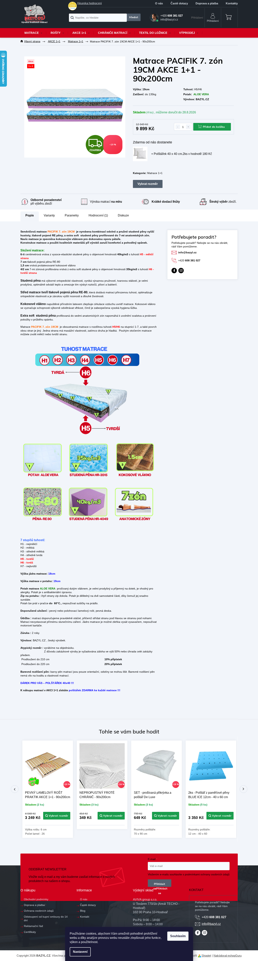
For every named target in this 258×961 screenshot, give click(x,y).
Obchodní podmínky (36, 899)
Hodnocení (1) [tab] (98, 215)
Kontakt (84, 916)
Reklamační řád (33, 926)
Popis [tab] (29, 215)
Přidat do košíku (214, 126)
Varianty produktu (148, 184)
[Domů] (32, 41)
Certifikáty (30, 931)
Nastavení (80, 951)
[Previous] (15, 789)
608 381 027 (189, 260)
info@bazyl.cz (187, 252)
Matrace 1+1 (155, 173)
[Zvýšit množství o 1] (188, 126)
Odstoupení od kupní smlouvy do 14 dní (46, 918)
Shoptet (206, 955)
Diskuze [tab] (123, 215)
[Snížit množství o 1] (178, 126)
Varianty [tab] (49, 215)
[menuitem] (33, 33)
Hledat (133, 17)
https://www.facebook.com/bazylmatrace (174, 270)
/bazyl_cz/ (181, 270)
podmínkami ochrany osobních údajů (207, 874)
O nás (159, 3)
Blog (82, 910)
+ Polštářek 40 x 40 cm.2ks (181, 153)
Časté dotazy (179, 3)
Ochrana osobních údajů (39, 910)
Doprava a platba (207, 3)
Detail (56, 816)
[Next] (243, 789)
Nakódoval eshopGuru (228, 955)
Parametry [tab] (72, 215)
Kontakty (232, 3)
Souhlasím (178, 936)
